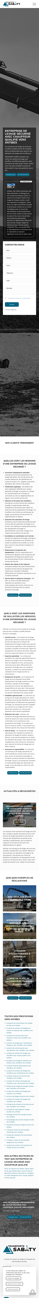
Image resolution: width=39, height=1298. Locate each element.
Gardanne (14, 1173)
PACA (6, 1169)
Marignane (14, 1175)
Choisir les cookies (13, 1289)
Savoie (27, 1169)
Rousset (12, 1178)
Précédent (7, 815)
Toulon (25, 1175)
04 (5, 1171)
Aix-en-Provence (27, 1171)
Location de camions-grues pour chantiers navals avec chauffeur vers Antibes (18, 1038)
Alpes (32, 1169)
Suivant (32, 815)
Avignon (30, 1175)
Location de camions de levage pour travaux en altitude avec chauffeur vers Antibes (19, 1030)
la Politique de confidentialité (22, 298)
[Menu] (33, 4)
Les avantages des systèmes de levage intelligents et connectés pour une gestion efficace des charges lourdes (19, 811)
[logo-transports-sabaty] (16, 4)
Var (10, 1169)
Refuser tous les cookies (14, 1284)
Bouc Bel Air (23, 1173)
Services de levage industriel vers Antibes (20, 1096)
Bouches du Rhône (18, 1169)
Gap (10, 1171)
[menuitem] (33, 4)
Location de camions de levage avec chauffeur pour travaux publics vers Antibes (18, 1055)
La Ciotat (7, 1175)
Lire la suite (19, 822)
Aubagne (31, 1173)
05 (7, 1171)
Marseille (7, 1173)
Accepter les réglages (13, 1278)
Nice (20, 1175)
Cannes (6, 1178)
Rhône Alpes (16, 1171)
